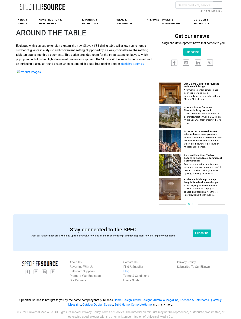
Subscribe (192, 52)
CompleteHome (141, 304)
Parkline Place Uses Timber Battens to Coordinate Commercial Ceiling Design (203, 158)
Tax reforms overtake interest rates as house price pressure (200, 132)
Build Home (122, 304)
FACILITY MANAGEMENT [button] (171, 21)
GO (218, 5)
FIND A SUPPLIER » (211, 11)
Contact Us (130, 262)
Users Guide (131, 280)
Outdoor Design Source (97, 304)
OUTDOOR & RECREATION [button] (201, 21)
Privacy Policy (186, 262)
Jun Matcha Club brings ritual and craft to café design (201, 85)
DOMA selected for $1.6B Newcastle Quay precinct (198, 109)
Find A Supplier (133, 267)
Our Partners (78, 280)
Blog (126, 271)
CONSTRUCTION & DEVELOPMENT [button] (50, 21)
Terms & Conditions (136, 276)
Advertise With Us (81, 267)
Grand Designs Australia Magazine (155, 300)
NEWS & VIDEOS (22, 21)
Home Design (123, 300)
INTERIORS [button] (152, 19)
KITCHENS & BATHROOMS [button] (90, 21)
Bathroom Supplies (82, 271)
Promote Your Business (85, 276)
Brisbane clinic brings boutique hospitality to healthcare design (201, 181)
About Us (76, 262)
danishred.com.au (132, 64)
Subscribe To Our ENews (193, 267)
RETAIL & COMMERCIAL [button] (124, 21)
